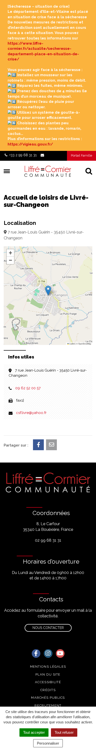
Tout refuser (64, 732)
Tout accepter (34, 732)
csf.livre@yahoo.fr (31, 413)
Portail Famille (81, 155)
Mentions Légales (48, 666)
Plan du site (48, 674)
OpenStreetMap (84, 343)
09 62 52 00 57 (28, 388)
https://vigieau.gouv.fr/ (30, 144)
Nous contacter (48, 628)
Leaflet (72, 343)
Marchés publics (48, 697)
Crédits (48, 690)
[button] (48, 291)
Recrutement (47, 705)
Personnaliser (48, 743)
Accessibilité (48, 682)
